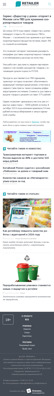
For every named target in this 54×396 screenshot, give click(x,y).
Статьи (17, 238)
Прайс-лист (27, 348)
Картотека (27, 336)
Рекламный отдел (27, 345)
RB (5, 26)
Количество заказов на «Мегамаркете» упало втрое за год (25, 179)
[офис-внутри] (27, 131)
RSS (27, 319)
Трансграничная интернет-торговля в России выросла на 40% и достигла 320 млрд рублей (26, 158)
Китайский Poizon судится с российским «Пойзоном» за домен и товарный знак (26, 169)
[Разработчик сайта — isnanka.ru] (35, 391)
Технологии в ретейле (28, 238)
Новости (27, 329)
